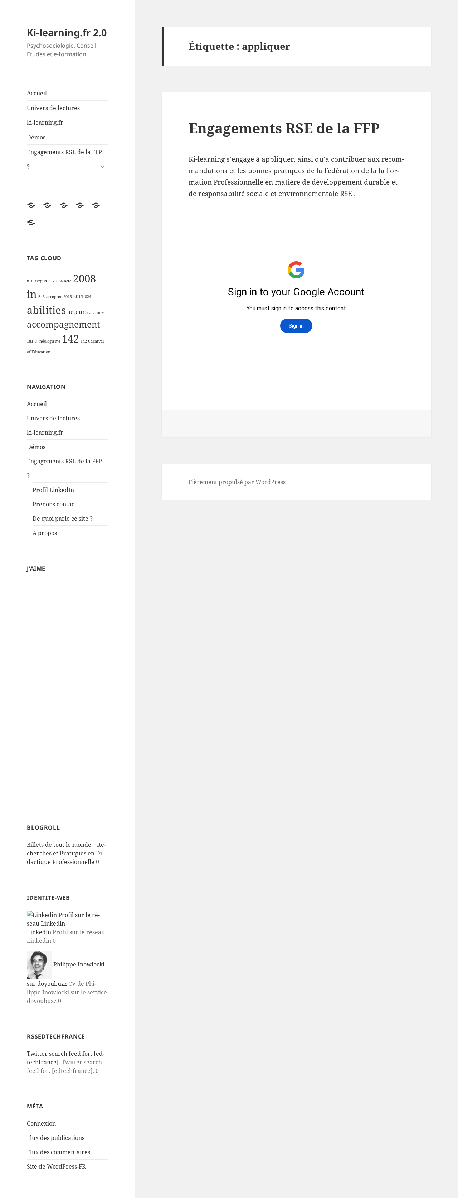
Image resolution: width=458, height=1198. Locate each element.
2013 (67, 296)
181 (30, 341)
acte (68, 280)
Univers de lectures (53, 108)
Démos (36, 137)
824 (88, 296)
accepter (54, 296)
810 (30, 280)
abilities (46, 310)
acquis (41, 280)
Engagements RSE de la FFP (64, 152)
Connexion (41, 1123)
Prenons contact (55, 504)
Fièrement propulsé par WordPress (237, 482)
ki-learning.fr (45, 123)
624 (59, 280)
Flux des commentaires (58, 1152)
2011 (78, 296)
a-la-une (96, 312)
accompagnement (63, 324)
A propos (45, 533)
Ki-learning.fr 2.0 (67, 32)
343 (41, 296)
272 (51, 280)
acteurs (77, 312)
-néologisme (49, 341)
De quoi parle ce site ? (63, 518)
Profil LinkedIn (53, 490)
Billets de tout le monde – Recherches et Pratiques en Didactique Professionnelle (66, 853)
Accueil (37, 93)
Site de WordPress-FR (56, 1166)
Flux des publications (55, 1138)
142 (70, 338)
